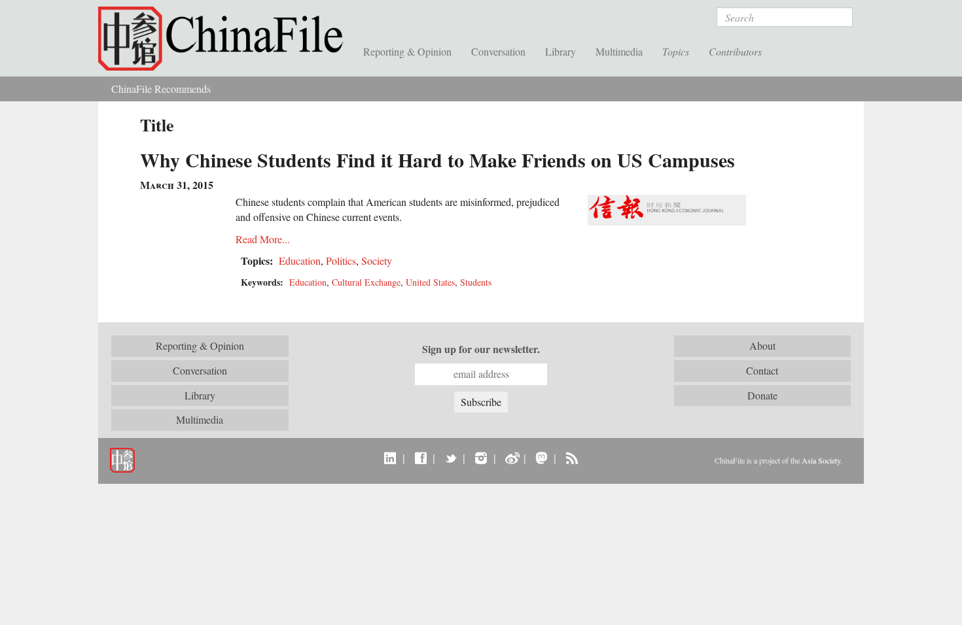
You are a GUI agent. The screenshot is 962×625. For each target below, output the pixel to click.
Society (376, 260)
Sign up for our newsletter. (481, 349)
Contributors (735, 51)
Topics (675, 51)
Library (560, 51)
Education (300, 260)
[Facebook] (420, 457)
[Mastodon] (541, 457)
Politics (341, 260)
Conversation (498, 51)
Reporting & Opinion (407, 51)
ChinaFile (225, 39)
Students (475, 282)
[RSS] (571, 457)
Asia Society (821, 460)
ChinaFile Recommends (161, 88)
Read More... (263, 239)
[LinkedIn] (390, 457)
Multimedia (619, 51)
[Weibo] (511, 457)
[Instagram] (480, 457)
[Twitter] (450, 457)
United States (430, 282)
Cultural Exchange (366, 282)
